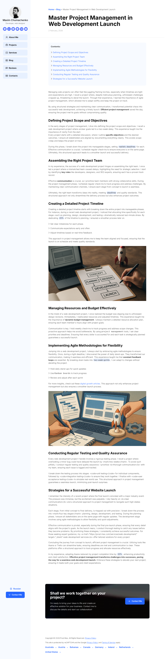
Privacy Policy (90, 638)
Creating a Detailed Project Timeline (69, 61)
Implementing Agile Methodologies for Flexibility (75, 70)
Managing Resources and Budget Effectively (73, 65)
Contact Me (17, 595)
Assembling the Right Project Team (69, 57)
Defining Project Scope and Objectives (70, 52)
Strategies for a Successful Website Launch (72, 79)
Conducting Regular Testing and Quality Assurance (76, 74)
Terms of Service (108, 642)
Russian (17, 589)
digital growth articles (90, 383)
